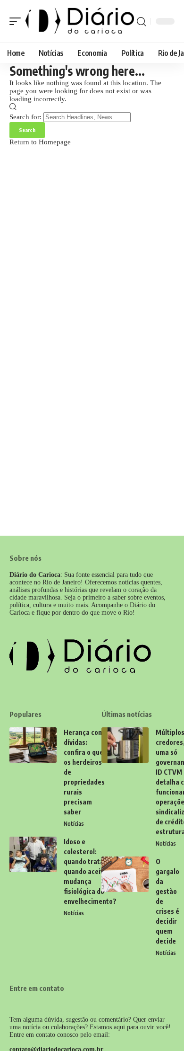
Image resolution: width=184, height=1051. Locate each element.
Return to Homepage (40, 142)
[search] (141, 21)
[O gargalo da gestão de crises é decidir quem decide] (125, 874)
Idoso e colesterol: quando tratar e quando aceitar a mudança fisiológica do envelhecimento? (90, 871)
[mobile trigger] (17, 21)
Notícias (74, 823)
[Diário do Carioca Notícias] (79, 21)
